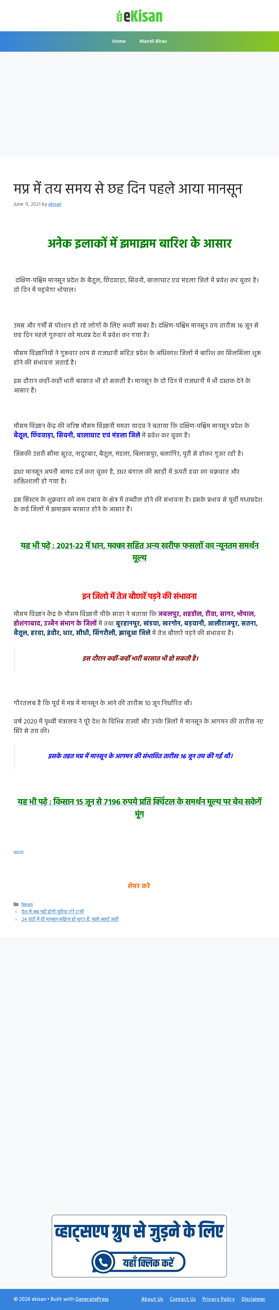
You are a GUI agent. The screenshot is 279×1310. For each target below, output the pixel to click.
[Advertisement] (139, 106)
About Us (152, 1299)
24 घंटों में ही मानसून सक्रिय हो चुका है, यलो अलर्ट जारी (69, 920)
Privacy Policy (218, 1299)
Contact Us (183, 1299)
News (27, 905)
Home (119, 41)
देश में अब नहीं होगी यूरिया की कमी (52, 912)
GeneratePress (92, 1299)
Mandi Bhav (153, 41)
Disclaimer (253, 1299)
